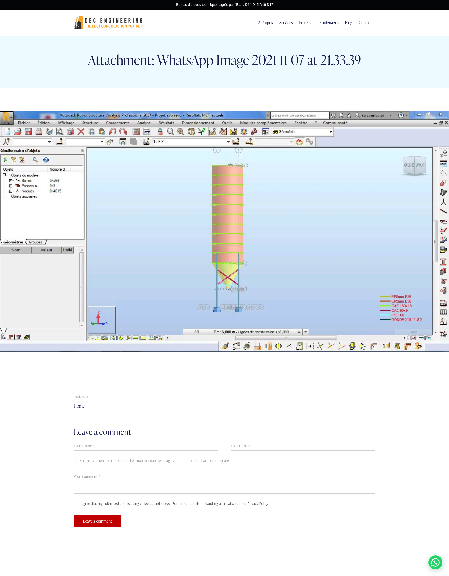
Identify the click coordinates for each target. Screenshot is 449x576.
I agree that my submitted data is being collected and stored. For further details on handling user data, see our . (174, 503)
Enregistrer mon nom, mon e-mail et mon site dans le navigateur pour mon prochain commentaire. (155, 460)
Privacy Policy (257, 503)
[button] (435, 562)
